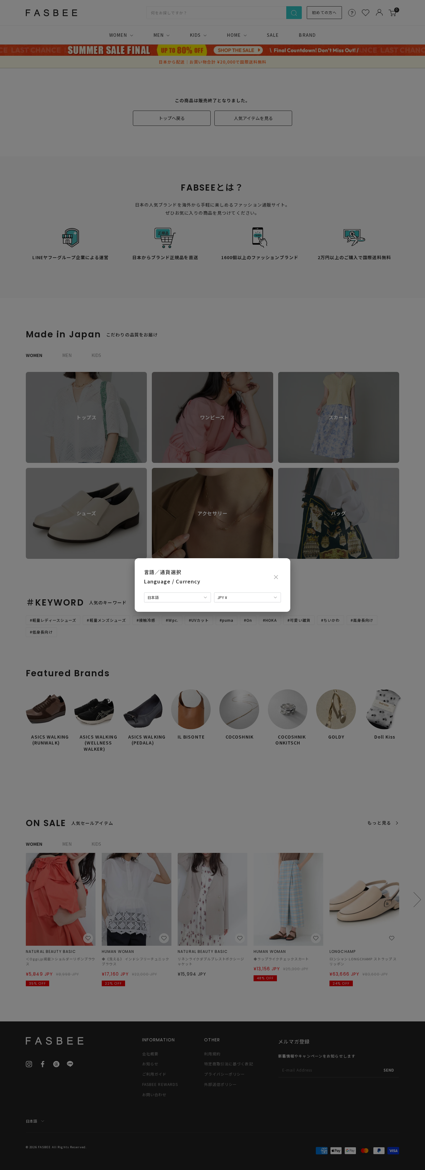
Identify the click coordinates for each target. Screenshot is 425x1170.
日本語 (153, 597)
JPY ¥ (222, 597)
